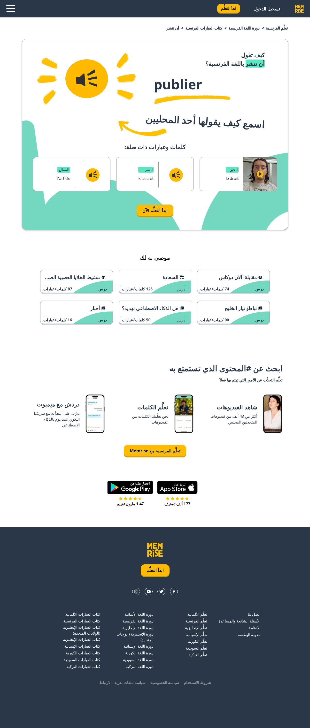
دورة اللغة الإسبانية (139, 646)
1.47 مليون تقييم (130, 504)
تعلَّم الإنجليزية (196, 627)
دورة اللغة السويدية (138, 659)
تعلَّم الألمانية (197, 614)
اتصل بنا (254, 614)
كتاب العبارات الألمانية (82, 614)
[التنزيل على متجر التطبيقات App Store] (177, 487)
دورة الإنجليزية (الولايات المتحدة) (135, 637)
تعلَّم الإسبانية (196, 634)
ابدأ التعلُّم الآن (155, 210)
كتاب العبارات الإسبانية (82, 646)
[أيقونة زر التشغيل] (260, 174)
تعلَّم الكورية (197, 641)
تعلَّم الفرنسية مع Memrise (155, 451)
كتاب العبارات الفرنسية (203, 28)
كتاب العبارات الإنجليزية (81, 639)
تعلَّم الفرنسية (277, 28)
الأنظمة (254, 627)
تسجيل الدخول (267, 9)
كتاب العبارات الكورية (83, 653)
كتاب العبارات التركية (83, 666)
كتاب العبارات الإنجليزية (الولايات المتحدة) (81, 630)
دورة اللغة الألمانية (139, 614)
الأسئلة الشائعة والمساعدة (239, 621)
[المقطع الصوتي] (86, 78)
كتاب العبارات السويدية (82, 659)
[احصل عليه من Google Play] (130, 487)
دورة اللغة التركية (140, 666)
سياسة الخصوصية (164, 682)
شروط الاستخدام (197, 682)
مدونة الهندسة (249, 634)
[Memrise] (299, 9)
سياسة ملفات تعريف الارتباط (122, 682)
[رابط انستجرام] (136, 591)
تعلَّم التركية (197, 655)
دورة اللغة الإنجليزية (138, 627)
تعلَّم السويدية (196, 648)
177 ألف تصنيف (177, 504)
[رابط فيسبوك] (174, 591)
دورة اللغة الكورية (139, 653)
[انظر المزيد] (10, 9)
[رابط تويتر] (161, 591)
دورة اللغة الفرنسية (244, 28)
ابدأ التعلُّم (228, 8)
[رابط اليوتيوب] (149, 591)
